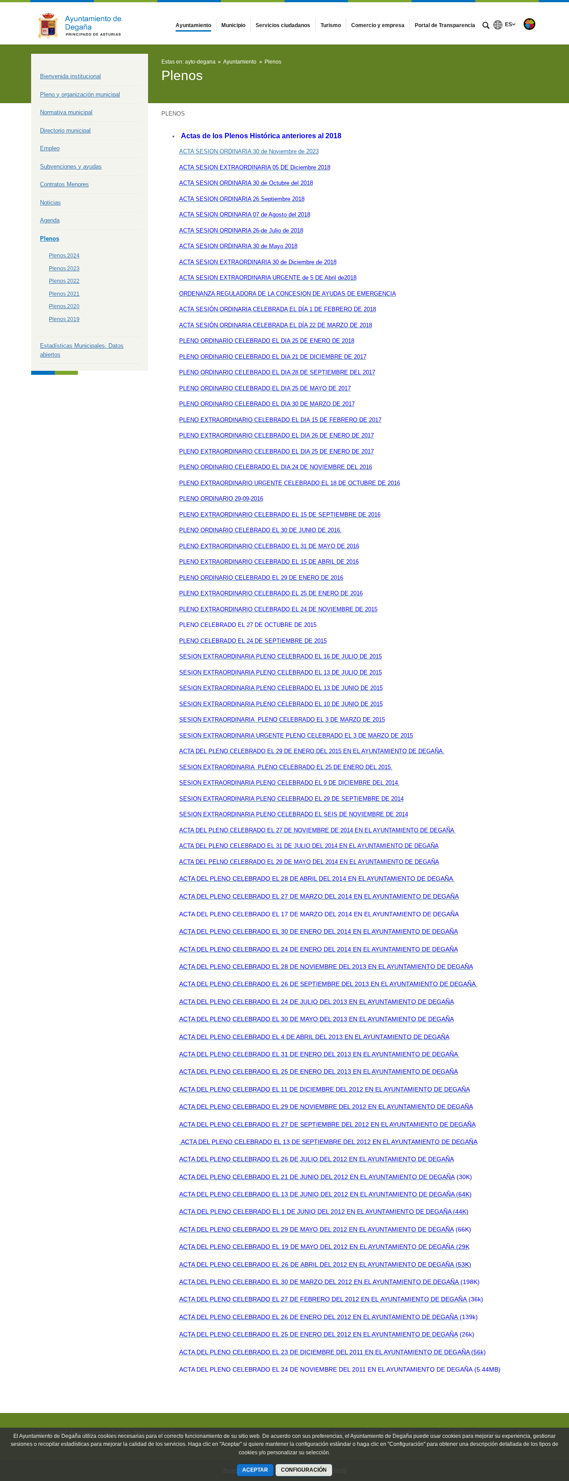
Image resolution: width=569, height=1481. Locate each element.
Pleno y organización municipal (80, 94)
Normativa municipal (66, 112)
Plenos (49, 238)
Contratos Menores (64, 184)
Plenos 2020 (64, 306)
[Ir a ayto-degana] (80, 23)
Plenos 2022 (64, 281)
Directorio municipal (65, 130)
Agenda (50, 220)
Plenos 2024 (64, 256)
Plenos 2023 (64, 268)
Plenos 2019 (64, 319)
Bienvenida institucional (70, 76)
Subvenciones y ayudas (71, 166)
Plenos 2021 (64, 294)
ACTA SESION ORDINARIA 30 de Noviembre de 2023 (249, 151)
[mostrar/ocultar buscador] (486, 26)
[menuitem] (193, 25)
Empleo (50, 148)
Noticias (50, 202)
